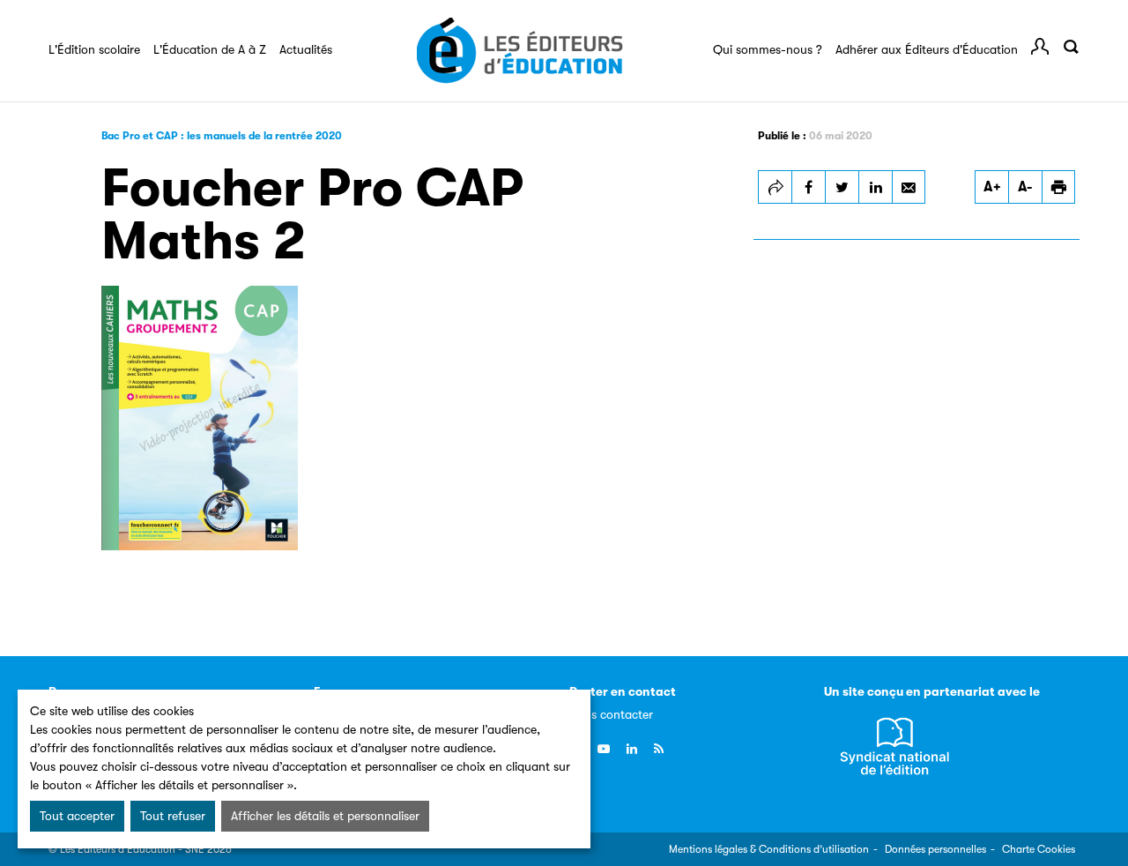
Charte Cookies (1038, 849)
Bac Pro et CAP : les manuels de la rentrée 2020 (221, 136)
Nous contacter (611, 714)
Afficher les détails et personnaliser (325, 816)
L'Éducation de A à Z (209, 49)
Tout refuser (172, 816)
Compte (1040, 47)
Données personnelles (935, 849)
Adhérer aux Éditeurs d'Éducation (926, 49)
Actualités (305, 49)
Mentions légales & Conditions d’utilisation (769, 849)
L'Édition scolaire (94, 49)
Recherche (1071, 47)
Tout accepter (77, 816)
